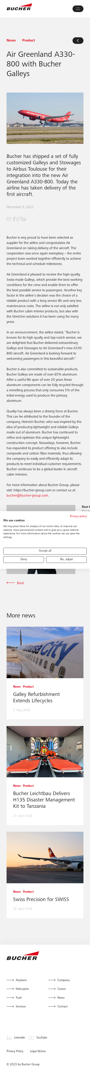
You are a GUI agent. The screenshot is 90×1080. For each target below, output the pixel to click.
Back (20, 583)
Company (63, 980)
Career (61, 989)
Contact (62, 1006)
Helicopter (22, 989)
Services (21, 1006)
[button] (9, 219)
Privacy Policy (15, 1051)
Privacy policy (78, 516)
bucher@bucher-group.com (27, 495)
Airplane (21, 980)
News (60, 998)
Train (19, 998)
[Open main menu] (78, 8)
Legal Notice (38, 1051)
